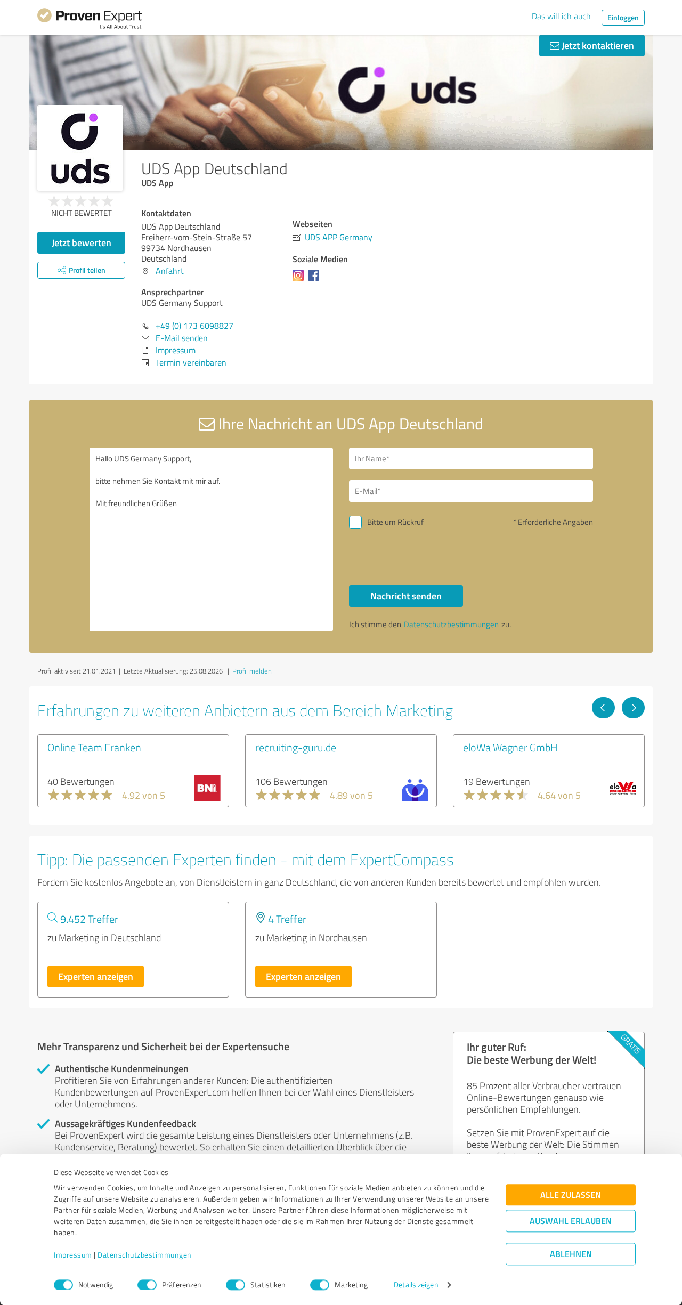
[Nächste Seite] (633, 707)
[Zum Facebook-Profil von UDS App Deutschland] (315, 280)
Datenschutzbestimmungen (145, 1255)
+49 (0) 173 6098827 (194, 325)
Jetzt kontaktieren (596, 45)
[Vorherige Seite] (603, 707)
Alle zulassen (570, 1195)
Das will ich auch (561, 16)
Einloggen (623, 17)
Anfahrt (170, 271)
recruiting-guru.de (295, 747)
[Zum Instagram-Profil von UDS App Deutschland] (300, 280)
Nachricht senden (406, 596)
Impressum (73, 1255)
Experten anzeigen (95, 976)
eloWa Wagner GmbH (510, 747)
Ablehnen (571, 1254)
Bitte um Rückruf (395, 522)
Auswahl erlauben (571, 1221)
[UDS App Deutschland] (80, 148)
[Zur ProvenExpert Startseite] (89, 20)
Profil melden (252, 671)
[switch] (147, 1284)
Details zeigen (416, 1285)
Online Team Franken (94, 747)
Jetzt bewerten (81, 242)
